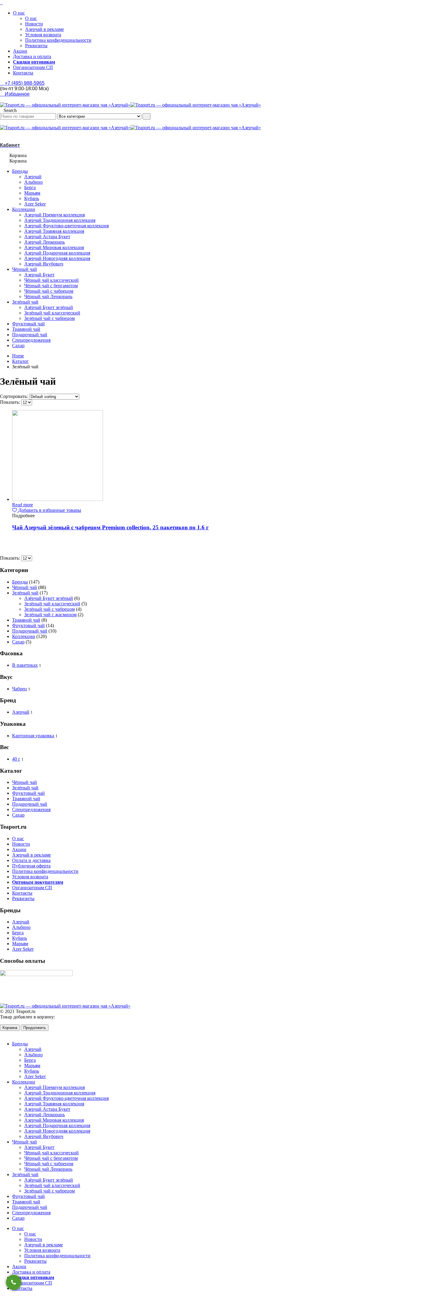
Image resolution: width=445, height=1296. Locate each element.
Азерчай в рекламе (44, 29)
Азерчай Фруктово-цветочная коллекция (66, 225)
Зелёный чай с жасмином (50, 614)
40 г (16, 758)
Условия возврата (43, 34)
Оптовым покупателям (37, 882)
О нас (19, 12)
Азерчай (32, 176)
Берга (30, 187)
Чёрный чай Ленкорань (48, 296)
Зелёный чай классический (52, 312)
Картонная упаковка (33, 735)
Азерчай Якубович (43, 263)
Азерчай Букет (39, 274)
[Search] (146, 116)
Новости (34, 23)
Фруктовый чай (28, 323)
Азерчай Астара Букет (47, 236)
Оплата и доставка (31, 860)
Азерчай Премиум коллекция (54, 214)
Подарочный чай (29, 334)
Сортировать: (14, 396)
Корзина (9, 1027)
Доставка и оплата (32, 56)
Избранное (17, 94)
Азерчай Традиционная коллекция (59, 220)
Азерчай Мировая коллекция (54, 247)
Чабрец (19, 688)
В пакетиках (25, 665)
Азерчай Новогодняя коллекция (57, 258)
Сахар (18, 345)
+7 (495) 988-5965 (24, 83)
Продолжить (34, 1027)
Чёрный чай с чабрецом (48, 291)
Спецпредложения (31, 340)
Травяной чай (26, 329)
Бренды (20, 171)
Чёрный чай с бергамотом (51, 285)
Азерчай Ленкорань (44, 242)
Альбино (33, 182)
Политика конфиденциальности (58, 40)
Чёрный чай (24, 269)
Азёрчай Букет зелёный (48, 307)
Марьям (32, 193)
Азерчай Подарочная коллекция (57, 252)
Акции (20, 51)
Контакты (23, 72)
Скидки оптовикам (34, 61)
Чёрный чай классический (51, 280)
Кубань (31, 198)
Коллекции (23, 209)
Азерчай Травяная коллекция (54, 231)
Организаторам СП (33, 67)
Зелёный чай (25, 301)
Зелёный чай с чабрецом (49, 318)
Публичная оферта (31, 865)
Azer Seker (35, 203)
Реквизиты (36, 45)
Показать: (10, 402)
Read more (22, 504)
